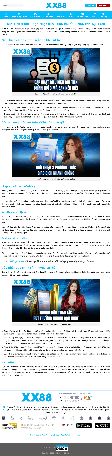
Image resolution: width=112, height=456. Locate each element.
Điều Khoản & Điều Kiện (39, 435)
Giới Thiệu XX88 (19, 17)
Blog (71, 17)
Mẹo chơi (60, 17)
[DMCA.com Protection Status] (61, 448)
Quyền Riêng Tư (75, 435)
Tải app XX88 (17, 261)
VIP (93, 17)
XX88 (6, 17)
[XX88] (56, 5)
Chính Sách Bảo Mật (59, 435)
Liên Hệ (103, 17)
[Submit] (21, 5)
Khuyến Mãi (82, 17)
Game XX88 (35, 17)
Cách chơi (48, 17)
